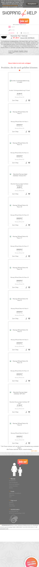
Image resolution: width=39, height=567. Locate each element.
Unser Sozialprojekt (13, 482)
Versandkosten (18, 493)
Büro (14, 52)
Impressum (11, 493)
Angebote (11, 33)
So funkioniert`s (12, 480)
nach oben (34, 451)
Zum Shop (15, 100)
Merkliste (26, 33)
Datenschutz (11, 495)
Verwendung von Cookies (10, 5)
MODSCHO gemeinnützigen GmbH (17, 513)
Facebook (11, 502)
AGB (10, 497)
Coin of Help (12, 506)
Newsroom (11, 504)
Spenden (11, 487)
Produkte (21, 50)
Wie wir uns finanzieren (14, 484)
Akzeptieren (32, 4)
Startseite (16, 50)
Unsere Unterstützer (13, 486)
